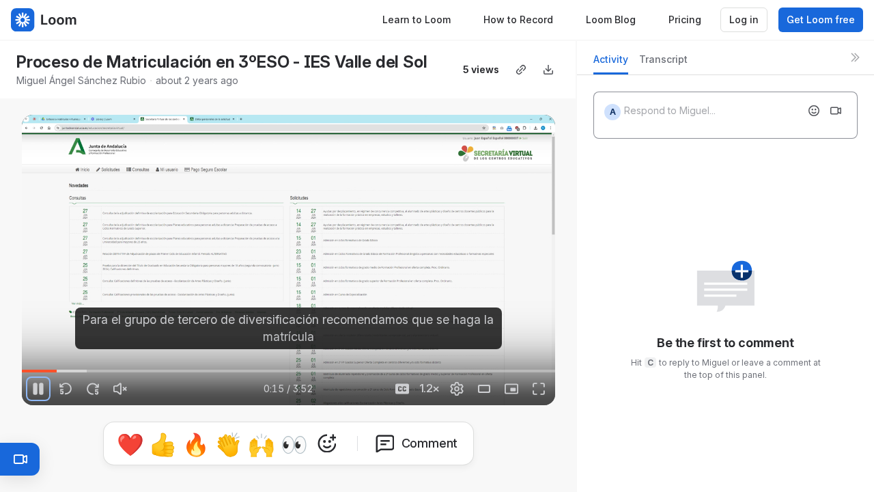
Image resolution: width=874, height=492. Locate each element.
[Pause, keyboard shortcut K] (38, 389)
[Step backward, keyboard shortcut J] (65, 389)
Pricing (684, 19)
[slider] (288, 371)
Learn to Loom (416, 19)
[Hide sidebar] (855, 57)
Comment (429, 443)
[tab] (610, 63)
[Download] (548, 70)
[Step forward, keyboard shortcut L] (93, 389)
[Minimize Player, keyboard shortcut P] (511, 389)
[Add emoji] (814, 111)
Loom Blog (611, 19)
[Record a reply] (836, 111)
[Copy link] (521, 70)
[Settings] (457, 389)
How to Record (518, 19)
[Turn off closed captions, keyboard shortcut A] (402, 389)
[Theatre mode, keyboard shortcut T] (484, 389)
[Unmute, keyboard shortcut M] (120, 389)
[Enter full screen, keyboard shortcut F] (539, 389)
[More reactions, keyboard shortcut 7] (327, 443)
